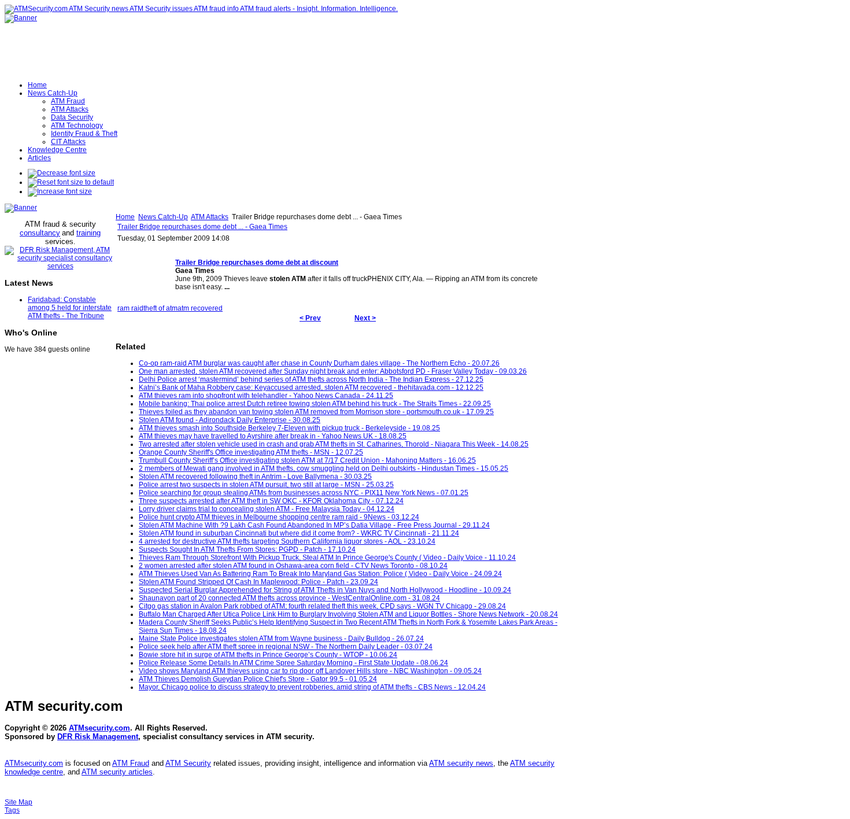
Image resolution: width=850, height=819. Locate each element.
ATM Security (188, 763)
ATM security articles (117, 772)
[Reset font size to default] (71, 182)
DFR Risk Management (97, 736)
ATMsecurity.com (99, 728)
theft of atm (160, 308)
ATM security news (461, 763)
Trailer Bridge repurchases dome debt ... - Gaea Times (202, 227)
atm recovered (200, 308)
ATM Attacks (209, 217)
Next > (365, 318)
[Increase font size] (60, 191)
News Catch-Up (163, 217)
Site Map (18, 802)
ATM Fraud (130, 763)
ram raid (130, 308)
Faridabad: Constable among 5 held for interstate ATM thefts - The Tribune (70, 308)
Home (125, 217)
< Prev (310, 318)
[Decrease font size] (61, 173)
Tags (12, 810)
